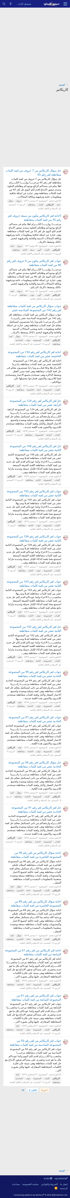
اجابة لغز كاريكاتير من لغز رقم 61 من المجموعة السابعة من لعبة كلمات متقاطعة (33, 952)
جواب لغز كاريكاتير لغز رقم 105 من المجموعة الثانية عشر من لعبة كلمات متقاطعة (34, 493)
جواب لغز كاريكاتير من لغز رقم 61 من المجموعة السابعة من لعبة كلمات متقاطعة (36, 997)
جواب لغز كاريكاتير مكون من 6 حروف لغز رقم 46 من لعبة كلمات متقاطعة (34, 263)
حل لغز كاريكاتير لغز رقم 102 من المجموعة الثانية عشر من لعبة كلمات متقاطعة (35, 629)
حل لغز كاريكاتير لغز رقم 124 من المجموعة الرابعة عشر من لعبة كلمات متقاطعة (35, 403)
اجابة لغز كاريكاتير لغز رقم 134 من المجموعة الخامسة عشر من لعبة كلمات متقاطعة (34, 354)
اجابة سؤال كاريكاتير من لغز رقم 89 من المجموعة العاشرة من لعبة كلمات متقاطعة (36, 903)
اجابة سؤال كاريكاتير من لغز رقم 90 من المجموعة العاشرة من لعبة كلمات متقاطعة (36, 855)
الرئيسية (64, 1188)
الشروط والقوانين (49, 1184)
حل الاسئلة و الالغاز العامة (49, 208)
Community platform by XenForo (41, 1195)
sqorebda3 (60, 1178)
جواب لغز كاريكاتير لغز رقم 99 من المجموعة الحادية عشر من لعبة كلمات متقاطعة (34, 674)
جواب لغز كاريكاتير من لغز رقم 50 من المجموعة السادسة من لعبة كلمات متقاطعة (35, 1043)
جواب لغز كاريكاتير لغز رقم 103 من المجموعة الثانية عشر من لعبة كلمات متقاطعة (34, 583)
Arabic (47, 1178)
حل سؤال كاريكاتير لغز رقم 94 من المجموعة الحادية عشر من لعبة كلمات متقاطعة (34, 764)
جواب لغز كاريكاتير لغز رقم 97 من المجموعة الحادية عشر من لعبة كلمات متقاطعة (34, 719)
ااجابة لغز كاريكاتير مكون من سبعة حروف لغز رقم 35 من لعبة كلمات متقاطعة (34, 218)
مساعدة (16, 1184)
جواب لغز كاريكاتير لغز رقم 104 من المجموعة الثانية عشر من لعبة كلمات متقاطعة (34, 538)
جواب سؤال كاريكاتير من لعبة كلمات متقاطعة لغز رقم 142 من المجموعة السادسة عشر (34, 308)
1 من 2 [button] (44, 1090)
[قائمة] (65, 4)
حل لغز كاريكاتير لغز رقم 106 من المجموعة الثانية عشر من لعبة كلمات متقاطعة (35, 448)
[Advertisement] (35, 44)
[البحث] (4, 4)
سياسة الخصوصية (30, 1184)
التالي (34, 1090)
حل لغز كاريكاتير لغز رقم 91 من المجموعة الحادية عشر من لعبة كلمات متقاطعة (36, 809)
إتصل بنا (64, 1184)
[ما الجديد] (10, 4)
